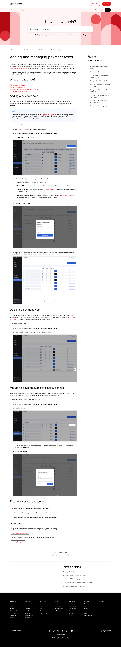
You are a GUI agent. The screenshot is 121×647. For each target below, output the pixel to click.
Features (12, 604)
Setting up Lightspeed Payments (20, 533)
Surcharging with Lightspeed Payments (74, 575)
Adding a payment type (17, 85)
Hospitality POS (29, 601)
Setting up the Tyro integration (98, 72)
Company (86, 601)
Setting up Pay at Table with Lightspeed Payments (77, 582)
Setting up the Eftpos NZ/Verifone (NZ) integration (99, 96)
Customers (27, 613)
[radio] (56, 555)
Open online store (44, 613)
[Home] (18, 3)
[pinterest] (62, 630)
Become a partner (59, 608)
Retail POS (13, 601)
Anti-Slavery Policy (56, 638)
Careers (85, 613)
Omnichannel (13, 615)
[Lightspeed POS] (106, 630)
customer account (50, 190)
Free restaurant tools (74, 608)
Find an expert (58, 606)
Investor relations (88, 615)
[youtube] (71, 630)
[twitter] (53, 630)
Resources (72, 601)
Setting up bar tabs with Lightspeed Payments (100, 85)
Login (107, 10)
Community (72, 613)
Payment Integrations (57, 50)
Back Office (23, 130)
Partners (57, 601)
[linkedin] (67, 630)
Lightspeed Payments (49, 114)
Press (85, 606)
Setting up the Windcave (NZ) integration (98, 91)
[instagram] (58, 630)
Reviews (86, 608)
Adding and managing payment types (99, 67)
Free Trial (106, 4)
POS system (13, 613)
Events (71, 615)
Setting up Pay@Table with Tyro (99, 81)
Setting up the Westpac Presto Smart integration (99, 101)
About (85, 604)
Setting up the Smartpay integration (100, 106)
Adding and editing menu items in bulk (74, 586)
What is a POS (13, 610)
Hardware (12, 608)
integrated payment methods (19, 68)
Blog (70, 604)
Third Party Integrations (42, 50)
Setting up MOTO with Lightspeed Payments (75, 579)
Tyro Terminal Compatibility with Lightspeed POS (99, 76)
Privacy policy (65, 638)
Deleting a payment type (18, 87)
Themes (42, 610)
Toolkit (56, 610)
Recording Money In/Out (18, 542)
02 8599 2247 (15, 630)
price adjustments (66, 195)
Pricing (11, 606)
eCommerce (43, 601)
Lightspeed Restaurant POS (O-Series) (22, 50)
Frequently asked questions (19, 91)
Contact (85, 610)
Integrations (28, 610)
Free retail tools (73, 606)
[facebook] (49, 630)
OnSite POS (13, 617)
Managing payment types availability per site (24, 89)
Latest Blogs (100, 601)
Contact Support (99, 10)
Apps (41, 608)
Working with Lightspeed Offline (72, 572)
